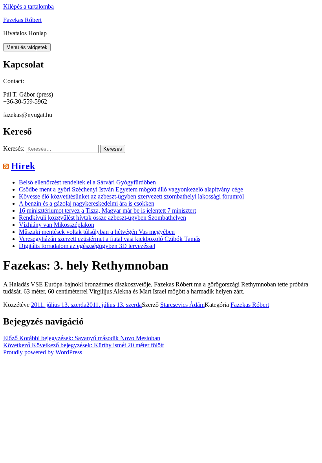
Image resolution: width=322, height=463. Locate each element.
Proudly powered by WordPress (42, 352)
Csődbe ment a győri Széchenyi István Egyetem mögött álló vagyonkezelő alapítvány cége (131, 189)
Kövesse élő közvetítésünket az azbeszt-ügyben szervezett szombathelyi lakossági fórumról (131, 196)
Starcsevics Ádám (182, 304)
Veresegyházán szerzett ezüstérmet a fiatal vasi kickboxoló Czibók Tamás (109, 238)
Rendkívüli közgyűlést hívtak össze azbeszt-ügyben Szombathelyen (102, 217)
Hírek (23, 166)
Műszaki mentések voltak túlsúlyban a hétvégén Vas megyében (97, 231)
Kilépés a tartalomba (28, 6)
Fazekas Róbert (22, 19)
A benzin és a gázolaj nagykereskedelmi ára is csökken (86, 203)
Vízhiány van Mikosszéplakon (56, 224)
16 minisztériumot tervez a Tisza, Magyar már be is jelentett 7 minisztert (107, 210)
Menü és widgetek (27, 47)
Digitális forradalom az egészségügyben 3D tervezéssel (87, 245)
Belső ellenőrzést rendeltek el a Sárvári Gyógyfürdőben (87, 182)
